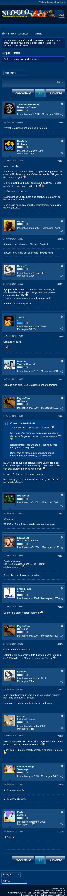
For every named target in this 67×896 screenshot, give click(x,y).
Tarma (20, 316)
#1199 (61, 784)
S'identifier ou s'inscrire (51, 2)
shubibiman (24, 588)
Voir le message (34, 423)
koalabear (23, 537)
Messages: (47, 114)
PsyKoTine (23, 398)
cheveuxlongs (25, 766)
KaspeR (22, 266)
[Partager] (61, 114)
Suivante (55, 93)
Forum (11, 34)
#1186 (61, 122)
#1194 (61, 556)
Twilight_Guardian (28, 104)
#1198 (61, 736)
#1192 (61, 416)
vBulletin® (49, 891)
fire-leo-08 (23, 495)
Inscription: (23, 114)
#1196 (61, 644)
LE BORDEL (23, 34)
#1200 (60, 831)
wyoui (20, 221)
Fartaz (21, 812)
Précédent (23, 93)
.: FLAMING (37, 34)
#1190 (61, 336)
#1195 (61, 607)
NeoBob (22, 141)
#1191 (61, 379)
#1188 (61, 239)
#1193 (61, 513)
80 (40, 93)
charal (21, 716)
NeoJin (21, 361)
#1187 (61, 161)
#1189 (61, 284)
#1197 (61, 689)
